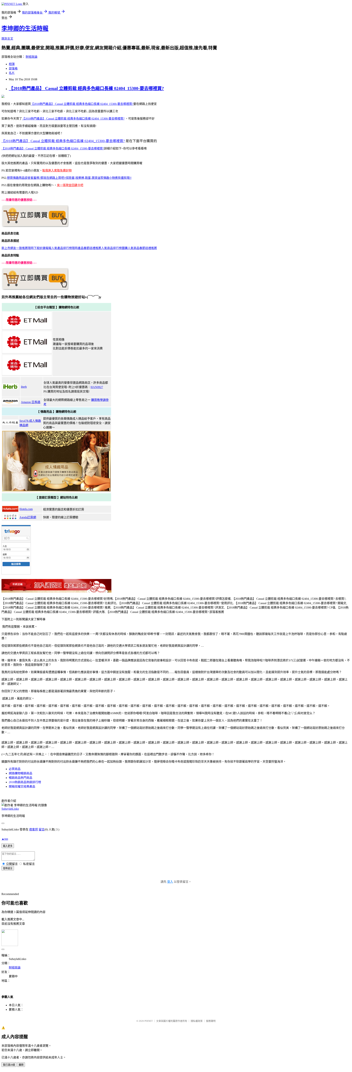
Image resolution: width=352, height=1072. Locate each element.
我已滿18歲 (9, 1064)
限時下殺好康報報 (39, 248)
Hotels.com (26, 509)
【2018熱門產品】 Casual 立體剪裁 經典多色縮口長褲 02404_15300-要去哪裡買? (86, 88)
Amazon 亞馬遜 (30, 402)
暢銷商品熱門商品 (20, 777)
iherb (24, 386)
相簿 (12, 64)
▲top (4, 838)
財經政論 (31, 56)
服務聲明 (211, 1021)
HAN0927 (97, 387)
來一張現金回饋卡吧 (70, 185)
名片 (12, 72)
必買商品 (15, 768)
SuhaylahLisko (10, 808)
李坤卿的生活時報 (24, 28)
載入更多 (7, 846)
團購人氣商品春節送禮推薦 (139, 248)
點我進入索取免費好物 (57, 170)
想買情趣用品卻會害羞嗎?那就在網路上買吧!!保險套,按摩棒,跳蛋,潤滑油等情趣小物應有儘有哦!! (69, 177)
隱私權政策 (197, 1021)
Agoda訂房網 (27, 517)
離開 (21, 1064)
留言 (42, 829)
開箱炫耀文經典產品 (22, 786)
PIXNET (148, 1021)
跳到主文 (7, 38)
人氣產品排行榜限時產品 (67, 248)
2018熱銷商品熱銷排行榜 (25, 782)
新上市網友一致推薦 (14, 248)
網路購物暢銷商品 (20, 773)
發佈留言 (7, 868)
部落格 (13, 68)
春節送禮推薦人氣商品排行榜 (103, 248)
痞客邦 (33, 829)
